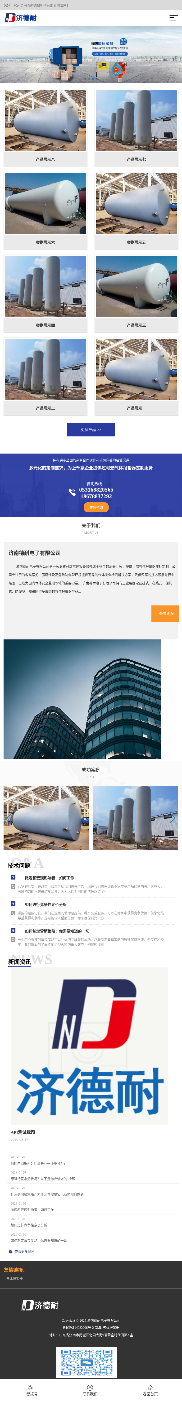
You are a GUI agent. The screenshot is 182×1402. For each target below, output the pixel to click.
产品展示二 (45, 408)
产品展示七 (136, 159)
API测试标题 (23, 1132)
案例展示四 (45, 325)
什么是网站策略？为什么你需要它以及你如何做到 (47, 1194)
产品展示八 (45, 159)
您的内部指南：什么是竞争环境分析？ (39, 1163)
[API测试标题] (89, 1046)
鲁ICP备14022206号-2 (78, 1327)
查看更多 (166, 614)
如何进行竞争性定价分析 (29, 1225)
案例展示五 (136, 242)
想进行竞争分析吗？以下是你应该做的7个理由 (45, 1179)
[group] (46, 818)
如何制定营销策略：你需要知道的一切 (39, 1240)
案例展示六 (45, 242)
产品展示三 (136, 325)
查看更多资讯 (21, 1251)
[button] (85, 79)
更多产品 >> (91, 430)
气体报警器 (14, 1279)
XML (98, 1327)
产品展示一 (136, 408)
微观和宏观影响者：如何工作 (32, 1210)
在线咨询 (96, 507)
